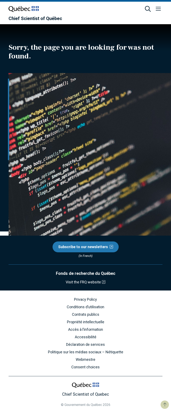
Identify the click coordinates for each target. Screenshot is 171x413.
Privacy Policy (85, 299)
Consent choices (85, 367)
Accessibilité (85, 337)
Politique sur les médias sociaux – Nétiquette (85, 352)
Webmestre (85, 359)
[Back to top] (165, 404)
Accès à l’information (85, 329)
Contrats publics (85, 314)
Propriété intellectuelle (85, 322)
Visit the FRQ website (83, 282)
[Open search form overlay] (148, 9)
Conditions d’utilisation (85, 307)
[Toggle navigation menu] (158, 9)
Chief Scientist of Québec (35, 18)
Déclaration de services (85, 344)
